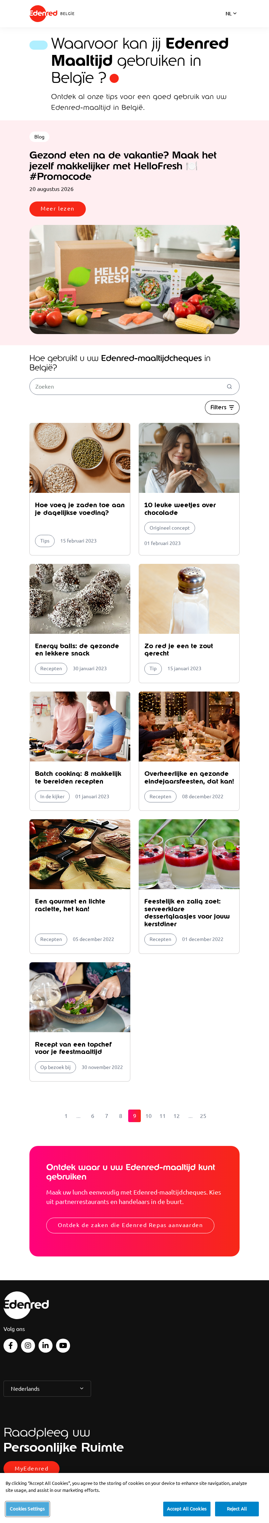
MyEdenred (31, 1468)
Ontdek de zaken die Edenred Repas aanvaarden (130, 1225)
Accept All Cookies (187, 1508)
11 (162, 1116)
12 (176, 1116)
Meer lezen (58, 208)
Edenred (43, 13)
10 (148, 1116)
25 (203, 1116)
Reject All (237, 1508)
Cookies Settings (27, 1508)
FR (229, 23)
